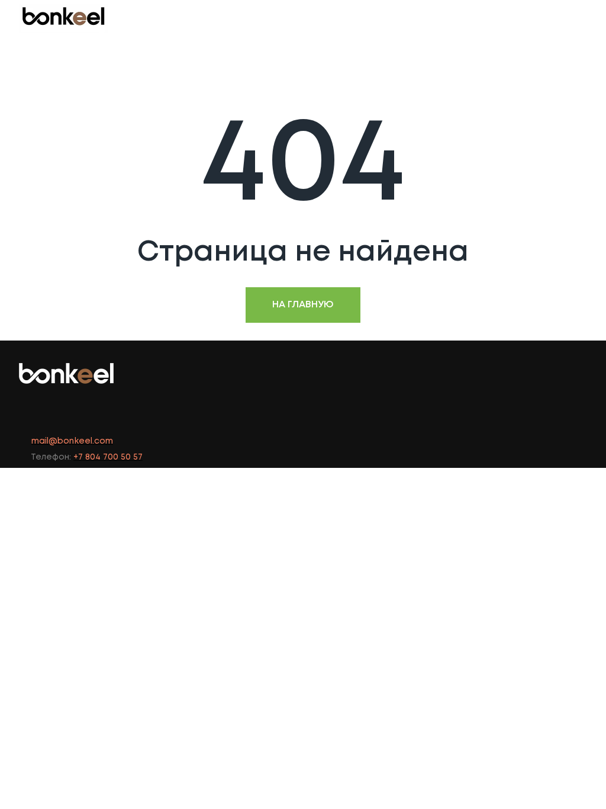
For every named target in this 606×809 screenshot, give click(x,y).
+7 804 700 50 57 (108, 457)
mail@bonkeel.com (72, 441)
